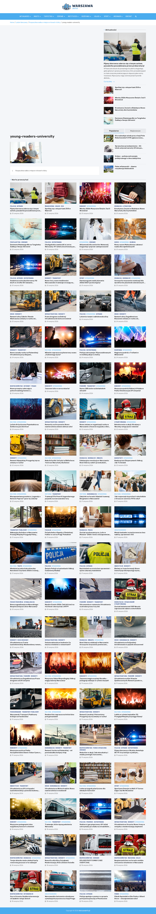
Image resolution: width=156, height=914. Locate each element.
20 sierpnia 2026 (17, 609)
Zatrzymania (57, 242)
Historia (48, 494)
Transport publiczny (18, 530)
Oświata (100, 458)
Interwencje (28, 894)
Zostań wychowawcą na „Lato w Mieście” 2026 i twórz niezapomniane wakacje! (95, 535)
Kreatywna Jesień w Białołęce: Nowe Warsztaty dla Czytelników (130, 109)
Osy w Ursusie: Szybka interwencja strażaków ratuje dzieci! (24, 898)
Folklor (48, 530)
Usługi (96, 16)
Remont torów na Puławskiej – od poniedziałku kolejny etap (58, 752)
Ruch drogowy (23, 640)
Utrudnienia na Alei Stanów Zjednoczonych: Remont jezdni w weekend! (128, 681)
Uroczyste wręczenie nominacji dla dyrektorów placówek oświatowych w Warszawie (130, 283)
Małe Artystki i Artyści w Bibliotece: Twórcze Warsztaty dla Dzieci (59, 462)
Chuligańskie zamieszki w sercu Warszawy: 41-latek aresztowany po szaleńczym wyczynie (60, 247)
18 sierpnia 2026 (17, 829)
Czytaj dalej (108, 82)
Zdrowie (60, 16)
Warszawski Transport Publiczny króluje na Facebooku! (23, 716)
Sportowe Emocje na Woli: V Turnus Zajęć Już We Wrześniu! (128, 790)
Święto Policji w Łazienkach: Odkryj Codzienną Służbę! (59, 570)
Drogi (12, 314)
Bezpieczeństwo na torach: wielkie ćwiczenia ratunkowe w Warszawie (128, 862)
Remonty (48, 278)
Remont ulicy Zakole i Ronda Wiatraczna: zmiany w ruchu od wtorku (22, 319)
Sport (106, 16)
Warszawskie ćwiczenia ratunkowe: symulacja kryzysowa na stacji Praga (60, 898)
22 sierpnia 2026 (52, 429)
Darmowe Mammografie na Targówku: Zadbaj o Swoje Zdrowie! (130, 119)
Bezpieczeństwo (16, 386)
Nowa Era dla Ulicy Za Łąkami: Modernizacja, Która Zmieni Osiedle (59, 862)
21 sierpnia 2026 (52, 501)
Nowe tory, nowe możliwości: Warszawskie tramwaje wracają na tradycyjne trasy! (59, 283)
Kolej (138, 858)
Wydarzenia (91, 206)
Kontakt (129, 16)
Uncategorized (120, 530)
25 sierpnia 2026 (17, 213)
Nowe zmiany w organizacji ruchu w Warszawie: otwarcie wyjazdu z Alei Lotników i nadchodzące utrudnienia (95, 427)
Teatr (19, 566)
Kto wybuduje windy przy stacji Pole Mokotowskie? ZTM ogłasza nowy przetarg (130, 138)
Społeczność (129, 602)
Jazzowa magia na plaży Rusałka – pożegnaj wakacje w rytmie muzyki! (94, 680)
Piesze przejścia (16, 602)
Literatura (127, 206)
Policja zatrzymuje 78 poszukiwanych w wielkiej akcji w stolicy (95, 354)
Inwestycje (118, 566)
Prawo (33, 386)
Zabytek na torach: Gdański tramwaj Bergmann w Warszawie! (94, 498)
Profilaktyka (15, 242)
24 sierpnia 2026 (52, 321)
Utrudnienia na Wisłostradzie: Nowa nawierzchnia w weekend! (59, 790)
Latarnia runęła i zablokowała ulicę (94, 317)
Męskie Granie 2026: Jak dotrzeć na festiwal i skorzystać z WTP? (59, 606)
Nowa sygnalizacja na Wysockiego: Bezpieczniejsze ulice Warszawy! (24, 606)
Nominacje (127, 278)
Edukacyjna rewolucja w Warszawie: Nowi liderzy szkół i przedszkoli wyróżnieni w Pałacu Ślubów (94, 463)
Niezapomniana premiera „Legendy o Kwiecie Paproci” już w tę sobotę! (25, 498)
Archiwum (117, 16)
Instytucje (72, 16)
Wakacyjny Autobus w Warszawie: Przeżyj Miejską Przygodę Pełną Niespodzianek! (23, 535)
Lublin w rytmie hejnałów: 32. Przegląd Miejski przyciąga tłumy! (128, 716)
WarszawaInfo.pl (84, 911)
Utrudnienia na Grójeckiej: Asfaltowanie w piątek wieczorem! (128, 644)
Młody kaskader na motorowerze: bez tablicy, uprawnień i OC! (129, 534)
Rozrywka (85, 16)
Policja (13, 206)
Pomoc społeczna (100, 748)
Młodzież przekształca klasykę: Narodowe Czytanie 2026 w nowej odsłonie (24, 571)
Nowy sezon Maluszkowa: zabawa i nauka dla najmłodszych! (128, 246)
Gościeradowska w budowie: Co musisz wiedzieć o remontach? (58, 644)
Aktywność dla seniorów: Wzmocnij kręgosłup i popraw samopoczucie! (94, 246)
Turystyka (48, 16)
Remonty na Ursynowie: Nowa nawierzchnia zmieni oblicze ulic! (58, 426)
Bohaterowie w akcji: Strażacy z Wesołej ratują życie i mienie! (127, 426)
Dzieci (116, 242)
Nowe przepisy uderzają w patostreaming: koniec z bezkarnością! (21, 391)
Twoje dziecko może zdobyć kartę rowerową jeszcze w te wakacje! (24, 862)
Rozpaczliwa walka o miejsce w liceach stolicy (31, 171)
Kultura (48, 350)
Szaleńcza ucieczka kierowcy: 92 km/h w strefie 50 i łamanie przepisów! (23, 283)
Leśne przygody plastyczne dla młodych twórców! (92, 790)
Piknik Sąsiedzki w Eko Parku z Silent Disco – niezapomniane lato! (129, 898)
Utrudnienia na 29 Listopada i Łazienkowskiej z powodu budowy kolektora (24, 791)
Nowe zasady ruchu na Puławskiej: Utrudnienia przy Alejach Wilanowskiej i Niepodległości (24, 355)
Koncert (83, 206)
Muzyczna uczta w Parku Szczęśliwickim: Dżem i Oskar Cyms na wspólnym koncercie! (25, 753)
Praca (90, 530)
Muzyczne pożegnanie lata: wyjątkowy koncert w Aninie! (22, 826)
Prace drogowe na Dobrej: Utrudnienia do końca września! (58, 318)
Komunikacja (92, 494)
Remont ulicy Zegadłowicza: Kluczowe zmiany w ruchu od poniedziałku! (126, 319)
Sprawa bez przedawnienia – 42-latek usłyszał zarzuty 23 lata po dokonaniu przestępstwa (128, 148)
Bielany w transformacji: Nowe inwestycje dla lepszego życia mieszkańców (127, 571)
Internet (27, 386)
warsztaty (118, 458)
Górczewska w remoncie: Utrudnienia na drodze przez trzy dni (95, 606)
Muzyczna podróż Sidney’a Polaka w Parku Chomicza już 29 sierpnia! (129, 390)
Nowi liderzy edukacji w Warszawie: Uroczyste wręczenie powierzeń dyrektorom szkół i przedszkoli (94, 645)
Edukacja (118, 206)
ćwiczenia (131, 858)
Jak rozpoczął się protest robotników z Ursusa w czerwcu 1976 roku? (130, 498)
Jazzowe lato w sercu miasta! (57, 389)
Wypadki (20, 206)
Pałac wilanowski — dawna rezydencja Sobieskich (125, 168)
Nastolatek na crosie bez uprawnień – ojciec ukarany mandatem (95, 570)
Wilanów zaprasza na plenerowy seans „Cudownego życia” (60, 354)
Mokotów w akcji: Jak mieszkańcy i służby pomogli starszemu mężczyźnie (94, 755)
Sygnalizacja (29, 602)
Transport (56, 278)
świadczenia (49, 206)
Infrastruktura (51, 314)
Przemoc (89, 822)
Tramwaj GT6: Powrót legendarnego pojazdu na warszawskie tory (60, 498)
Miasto (36, 16)
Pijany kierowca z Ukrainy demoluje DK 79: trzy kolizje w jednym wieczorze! (129, 753)
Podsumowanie (15, 712)
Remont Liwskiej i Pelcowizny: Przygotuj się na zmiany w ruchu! (93, 716)
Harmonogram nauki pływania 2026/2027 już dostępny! (92, 282)
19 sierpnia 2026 (52, 683)
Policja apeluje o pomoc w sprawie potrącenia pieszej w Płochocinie (94, 898)
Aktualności (24, 16)
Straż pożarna (120, 422)
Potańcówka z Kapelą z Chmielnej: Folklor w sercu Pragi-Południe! (59, 534)
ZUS (62, 206)
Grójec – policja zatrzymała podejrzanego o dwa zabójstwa (128, 157)
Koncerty (48, 386)
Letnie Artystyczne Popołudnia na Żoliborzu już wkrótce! (24, 426)
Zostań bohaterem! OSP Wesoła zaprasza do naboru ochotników (127, 608)
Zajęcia (133, 242)
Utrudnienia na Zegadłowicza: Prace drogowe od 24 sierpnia (25, 680)
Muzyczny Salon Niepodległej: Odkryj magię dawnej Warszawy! (60, 680)
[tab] (114, 131)
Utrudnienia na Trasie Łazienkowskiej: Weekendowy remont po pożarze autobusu (25, 645)
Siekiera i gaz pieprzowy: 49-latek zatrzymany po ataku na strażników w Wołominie (95, 827)
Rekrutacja (119, 602)
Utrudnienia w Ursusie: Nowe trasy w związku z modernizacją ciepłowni (129, 826)
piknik (116, 894)
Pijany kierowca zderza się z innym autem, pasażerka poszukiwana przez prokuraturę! (25, 211)
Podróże (83, 386)
